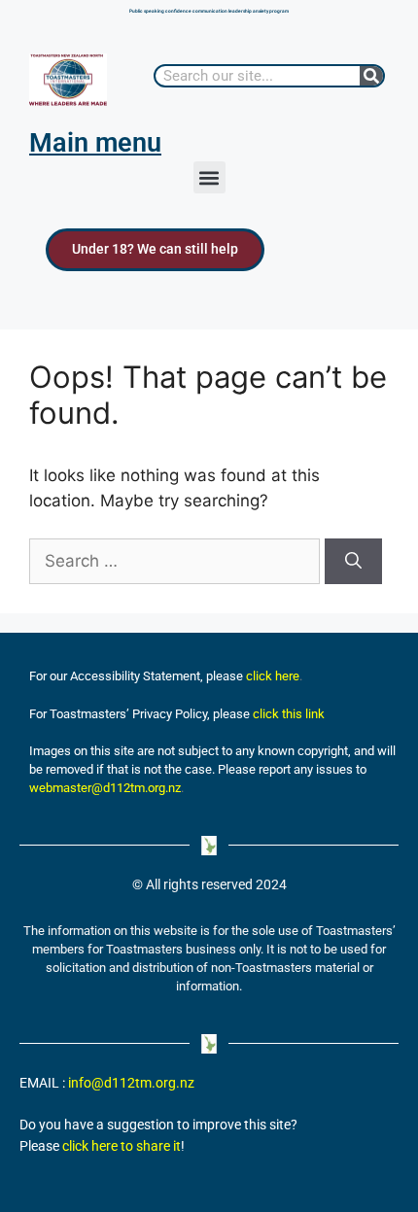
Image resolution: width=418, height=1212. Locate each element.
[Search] (371, 76)
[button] (209, 177)
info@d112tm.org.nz (131, 1083)
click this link (289, 714)
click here (272, 676)
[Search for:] (177, 561)
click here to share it (121, 1146)
